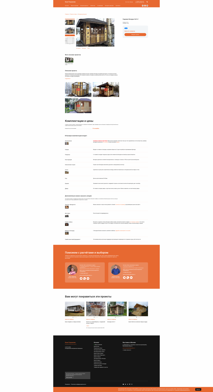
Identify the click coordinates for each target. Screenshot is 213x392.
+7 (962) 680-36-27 (84, 273)
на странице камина (134, 221)
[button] (70, 35)
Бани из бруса (97, 360)
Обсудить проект (135, 34)
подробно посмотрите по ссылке (122, 230)
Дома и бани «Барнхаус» (99, 355)
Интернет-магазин (109, 5)
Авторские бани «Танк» (99, 351)
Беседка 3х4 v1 (111, 321)
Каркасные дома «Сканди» (100, 363)
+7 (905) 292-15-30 (127, 272)
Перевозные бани (98, 348)
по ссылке (105, 142)
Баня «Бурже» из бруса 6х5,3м (73, 321)
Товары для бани (98, 365)
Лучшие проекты (84, 5)
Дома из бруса (97, 356)
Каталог (67, 5)
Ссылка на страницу (120, 204)
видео (118, 142)
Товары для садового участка (101, 367)
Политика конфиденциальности (78, 384)
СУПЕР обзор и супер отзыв (69, 64)
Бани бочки (96, 346)
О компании (100, 5)
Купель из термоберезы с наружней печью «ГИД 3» (95, 322)
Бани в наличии (74, 5)
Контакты (118, 5)
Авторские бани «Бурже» (99, 349)
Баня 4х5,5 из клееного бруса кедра (138, 321)
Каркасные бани (98, 362)
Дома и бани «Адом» (98, 353)
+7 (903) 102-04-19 (140, 1)
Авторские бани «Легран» (100, 358)
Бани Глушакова (70, 2)
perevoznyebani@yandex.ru (86, 275)
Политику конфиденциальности (182, 390)
